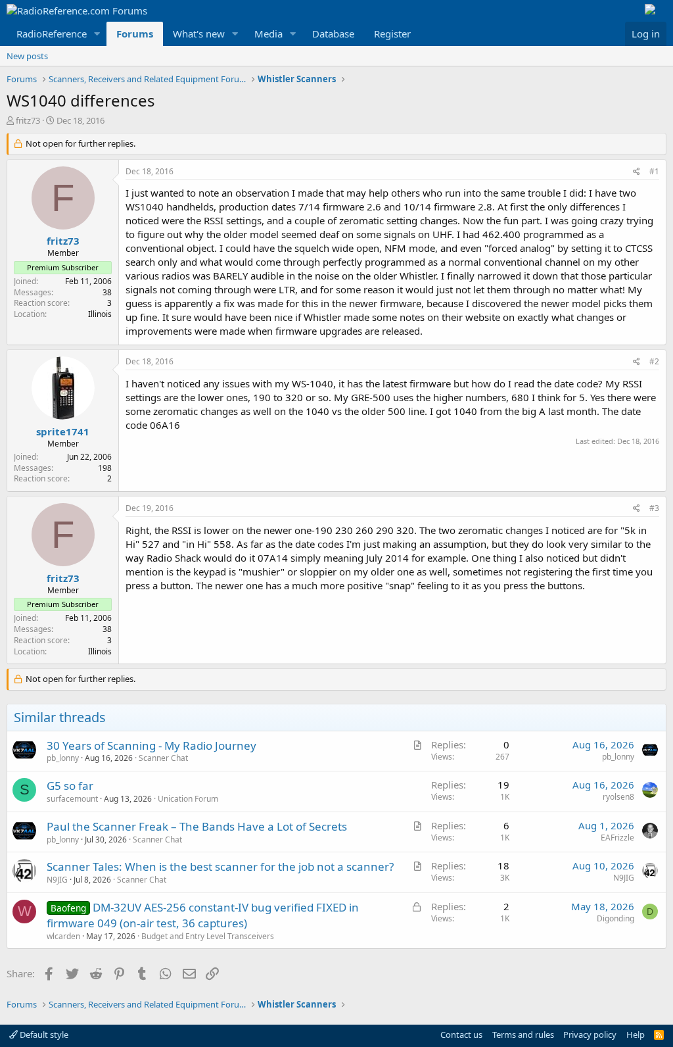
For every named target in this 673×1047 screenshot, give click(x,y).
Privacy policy (589, 1034)
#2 (654, 361)
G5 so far (70, 785)
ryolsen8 (618, 796)
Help (635, 1034)
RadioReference (51, 33)
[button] (97, 34)
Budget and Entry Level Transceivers (207, 936)
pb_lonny (63, 758)
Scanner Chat (163, 758)
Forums (134, 33)
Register (392, 33)
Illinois (100, 314)
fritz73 (28, 120)
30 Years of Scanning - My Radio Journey (151, 745)
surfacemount (72, 798)
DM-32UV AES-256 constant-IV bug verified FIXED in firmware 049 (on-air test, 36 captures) (203, 915)
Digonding (615, 918)
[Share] (636, 172)
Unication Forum (188, 798)
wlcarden (63, 936)
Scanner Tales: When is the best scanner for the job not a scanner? (220, 866)
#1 (654, 171)
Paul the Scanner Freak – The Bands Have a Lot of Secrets (197, 826)
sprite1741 (62, 431)
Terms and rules (523, 1034)
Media (268, 33)
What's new (199, 33)
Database (333, 33)
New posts (27, 56)
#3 (654, 508)
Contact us (461, 1034)
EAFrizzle (617, 837)
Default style (43, 1034)
